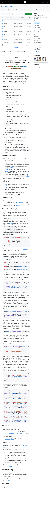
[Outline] (30, 52)
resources (6, 37)
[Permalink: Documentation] (2, 197)
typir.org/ (37, 20)
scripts (5, 39)
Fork (38, 6)
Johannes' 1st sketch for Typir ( (21, 45)
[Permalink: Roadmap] (2, 442)
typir (10, 6)
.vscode (5, 23)
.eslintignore (6, 45)
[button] (28, 237)
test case (11, 223)
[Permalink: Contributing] (2, 470)
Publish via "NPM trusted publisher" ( (13, 17)
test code (25, 249)
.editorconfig (6, 42)
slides (16, 431)
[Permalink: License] (2, 484)
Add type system (18, 39)
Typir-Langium (8, 169)
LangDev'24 (8, 431)
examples (6, 31)
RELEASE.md (6, 480)
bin (4, 26)
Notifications (31, 6)
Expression (8, 191)
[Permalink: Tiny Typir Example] (2, 209)
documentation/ (20, 202)
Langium (7, 171)
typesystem (37, 23)
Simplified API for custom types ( (21, 23)
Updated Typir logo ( (18, 37)
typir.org (18, 205)
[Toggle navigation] (3, 2)
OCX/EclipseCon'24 (10, 433)
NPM (11, 167)
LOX (6, 184)
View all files (16, 47)
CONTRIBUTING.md (16, 473)
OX (6, 187)
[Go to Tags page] (12, 14)
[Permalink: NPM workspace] (2, 155)
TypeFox (5, 6)
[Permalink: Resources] (2, 426)
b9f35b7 (21, 17)
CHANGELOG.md (7, 466)
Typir (6, 163)
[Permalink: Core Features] (2, 86)
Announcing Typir (9, 439)
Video (13, 431)
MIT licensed (13, 487)
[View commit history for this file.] (30, 18)
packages (6, 34)
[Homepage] (25, 2)
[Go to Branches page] (9, 14)
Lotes (3, 17)
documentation (7, 29)
